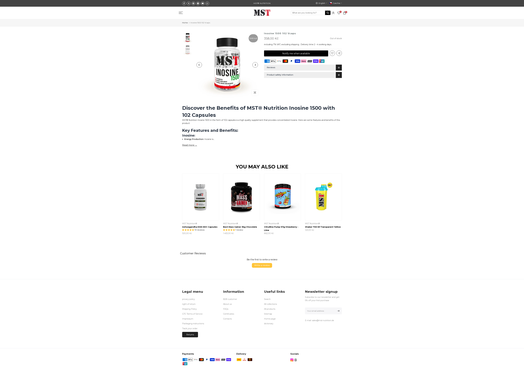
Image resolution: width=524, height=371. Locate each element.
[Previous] (199, 65)
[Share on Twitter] (189, 3)
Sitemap (268, 314)
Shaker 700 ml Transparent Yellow (323, 227)
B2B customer (230, 299)
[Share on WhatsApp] (207, 3)
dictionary (268, 323)
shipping (295, 44)
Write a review (262, 265)
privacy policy (188, 299)
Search (267, 299)
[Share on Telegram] (198, 3)
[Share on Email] (203, 3)
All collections (270, 304)
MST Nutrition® (189, 223)
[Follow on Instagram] (291, 360)
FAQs (225, 309)
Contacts (227, 319)
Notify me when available (296, 53)
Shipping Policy (189, 309)
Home (185, 23)
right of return (189, 304)
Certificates (228, 314)
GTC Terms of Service (192, 314)
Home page (270, 319)
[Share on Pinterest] (193, 3)
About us (227, 304)
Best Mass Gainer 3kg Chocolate (240, 227)
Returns (190, 334)
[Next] (255, 65)
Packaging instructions (193, 323)
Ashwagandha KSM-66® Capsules (199, 227)
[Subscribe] (338, 310)
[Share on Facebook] (184, 3)
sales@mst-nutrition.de (323, 320)
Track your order (189, 328)
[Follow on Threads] (295, 360)
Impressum (187, 319)
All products (269, 309)
